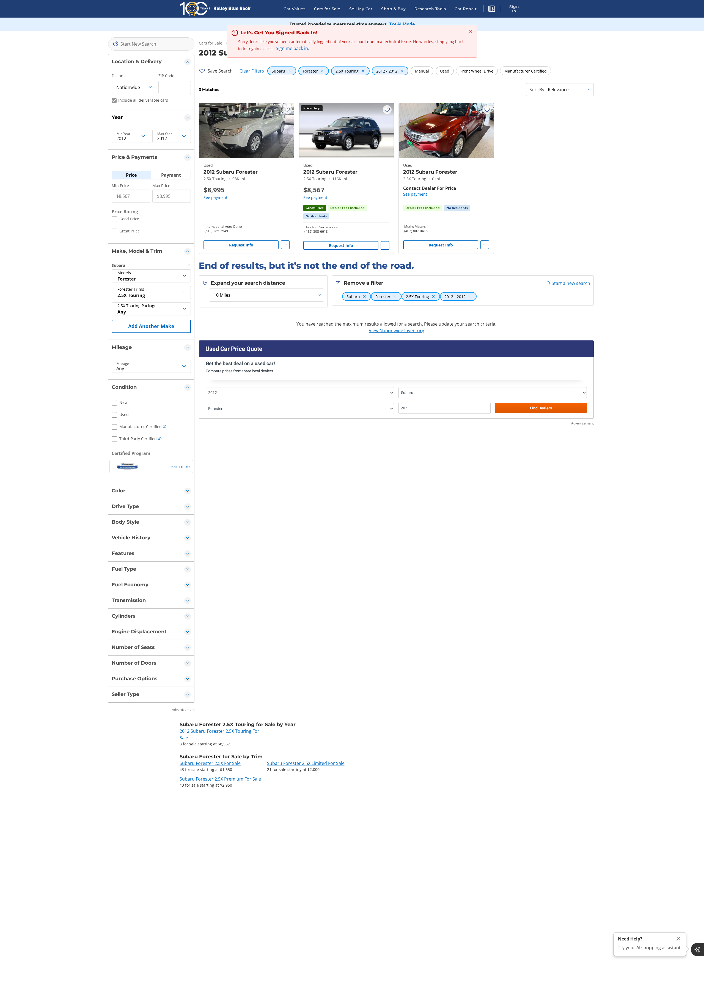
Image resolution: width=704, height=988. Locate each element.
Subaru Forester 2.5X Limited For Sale (306, 763)
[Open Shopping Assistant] (697, 949)
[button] (491, 9)
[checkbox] (125, 220)
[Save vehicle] (287, 109)
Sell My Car (361, 8)
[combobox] (151, 44)
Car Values (294, 8)
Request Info (241, 245)
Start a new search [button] (571, 283)
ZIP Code (166, 75)
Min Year (123, 133)
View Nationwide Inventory (396, 331)
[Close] (678, 938)
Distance (120, 75)
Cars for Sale (327, 8)
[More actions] (285, 244)
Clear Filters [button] (252, 71)
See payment (215, 197)
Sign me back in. (292, 48)
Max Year (164, 133)
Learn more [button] (180, 466)
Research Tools (430, 8)
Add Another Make (151, 326)
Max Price (161, 185)
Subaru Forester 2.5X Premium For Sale (220, 779)
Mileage (123, 363)
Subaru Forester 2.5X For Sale (210, 763)
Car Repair (466, 8)
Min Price (120, 185)
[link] (316, 216)
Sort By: (537, 90)
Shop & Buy (393, 8)
